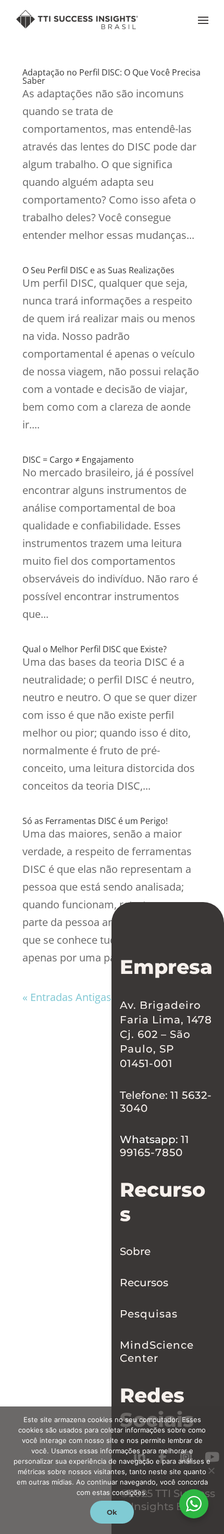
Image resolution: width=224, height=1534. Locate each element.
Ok (112, 1512)
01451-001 (146, 1063)
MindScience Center (157, 1351)
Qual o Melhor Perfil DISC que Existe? (94, 649)
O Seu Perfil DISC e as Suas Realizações (98, 270)
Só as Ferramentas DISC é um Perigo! (95, 821)
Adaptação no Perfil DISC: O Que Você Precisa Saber (111, 76)
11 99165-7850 (154, 1146)
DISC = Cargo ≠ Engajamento (78, 459)
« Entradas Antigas (66, 997)
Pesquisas (149, 1314)
